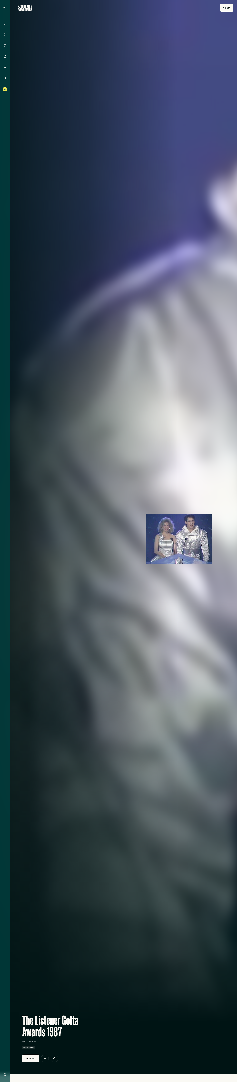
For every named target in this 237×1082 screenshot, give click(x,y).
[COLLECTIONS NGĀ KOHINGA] (5, 67)
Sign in (226, 8)
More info (30, 1058)
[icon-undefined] (45, 1058)
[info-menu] (5, 1074)
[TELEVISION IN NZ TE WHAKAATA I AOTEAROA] (5, 45)
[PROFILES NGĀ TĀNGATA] (5, 78)
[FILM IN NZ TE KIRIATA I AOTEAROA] (5, 56)
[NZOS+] (5, 89)
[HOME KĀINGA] (5, 23)
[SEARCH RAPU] (5, 34)
